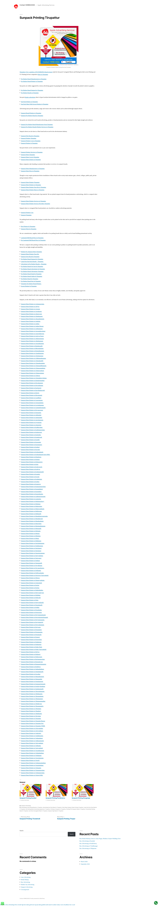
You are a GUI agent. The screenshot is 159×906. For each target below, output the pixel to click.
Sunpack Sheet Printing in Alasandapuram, (32, 319)
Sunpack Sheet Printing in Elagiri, (30, 393)
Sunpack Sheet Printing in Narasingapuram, (33, 553)
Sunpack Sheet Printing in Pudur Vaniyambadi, (34, 649)
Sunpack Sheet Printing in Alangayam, (31, 314)
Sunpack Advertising (26, 805)
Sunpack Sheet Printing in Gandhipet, (31, 398)
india (27, 905)
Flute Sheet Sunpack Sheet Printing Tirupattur (72, 807)
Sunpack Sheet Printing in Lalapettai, (31, 499)
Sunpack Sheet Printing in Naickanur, (31, 551)
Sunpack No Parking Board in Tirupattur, (32, 115)
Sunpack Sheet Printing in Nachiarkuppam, (33, 543)
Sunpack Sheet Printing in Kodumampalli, (32, 472)
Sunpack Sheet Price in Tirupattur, (30, 171)
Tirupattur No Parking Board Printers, (31, 284)
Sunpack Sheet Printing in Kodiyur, (30, 469)
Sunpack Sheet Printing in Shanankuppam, (32, 676)
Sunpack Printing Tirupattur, (28, 138)
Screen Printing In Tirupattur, (29, 286)
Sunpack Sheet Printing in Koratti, (30, 477)
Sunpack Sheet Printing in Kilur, (30, 464)
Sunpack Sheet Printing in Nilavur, (30, 578)
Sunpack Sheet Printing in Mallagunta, (31, 511)
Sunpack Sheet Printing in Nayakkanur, (31, 565)
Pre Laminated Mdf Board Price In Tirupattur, (33, 240)
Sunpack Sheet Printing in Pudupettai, (31, 644)
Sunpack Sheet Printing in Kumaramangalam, (33, 486)
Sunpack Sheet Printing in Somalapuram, (32, 681)
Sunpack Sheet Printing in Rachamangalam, (33, 659)
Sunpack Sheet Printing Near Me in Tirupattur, (33, 187)
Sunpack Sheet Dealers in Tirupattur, (31, 159)
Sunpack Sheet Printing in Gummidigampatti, (33, 408)
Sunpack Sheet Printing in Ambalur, (31, 321)
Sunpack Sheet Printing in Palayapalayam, (32, 593)
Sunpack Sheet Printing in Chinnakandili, (32, 361)
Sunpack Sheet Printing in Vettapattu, (31, 768)
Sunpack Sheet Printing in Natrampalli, (31, 563)
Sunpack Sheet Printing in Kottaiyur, (31, 484)
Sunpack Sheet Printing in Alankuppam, (32, 316)
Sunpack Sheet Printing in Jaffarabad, (31, 415)
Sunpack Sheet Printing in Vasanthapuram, (32, 750)
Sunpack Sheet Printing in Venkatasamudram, (33, 763)
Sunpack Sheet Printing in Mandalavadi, (32, 519)
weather (54, 905)
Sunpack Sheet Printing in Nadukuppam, (32, 546)
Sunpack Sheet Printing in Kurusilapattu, (32, 494)
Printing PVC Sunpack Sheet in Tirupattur (75, 809)
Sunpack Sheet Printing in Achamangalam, (32, 304)
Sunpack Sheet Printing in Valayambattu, (32, 743)
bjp (22, 905)
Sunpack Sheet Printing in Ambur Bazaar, (32, 326)
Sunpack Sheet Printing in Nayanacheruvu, (32, 568)
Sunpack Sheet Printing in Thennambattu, (32, 696)
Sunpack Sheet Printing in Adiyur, (30, 306)
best (25, 905)
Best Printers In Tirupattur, (28, 226)
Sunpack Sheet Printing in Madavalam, (31, 506)
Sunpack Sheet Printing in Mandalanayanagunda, (34, 516)
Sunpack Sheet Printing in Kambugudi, (31, 437)
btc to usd (72, 905)
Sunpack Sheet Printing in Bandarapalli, (32, 346)
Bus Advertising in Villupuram (88, 848)
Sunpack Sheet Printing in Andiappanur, (32, 329)
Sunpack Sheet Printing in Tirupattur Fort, (32, 723)
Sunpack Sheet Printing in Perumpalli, (31, 635)
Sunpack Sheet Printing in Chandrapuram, (32, 353)
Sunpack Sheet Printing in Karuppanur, (31, 445)
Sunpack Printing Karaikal (28, 798)
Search (21, 830)
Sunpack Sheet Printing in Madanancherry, (32, 501)
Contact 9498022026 (27, 5)
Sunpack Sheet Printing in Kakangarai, (31, 432)
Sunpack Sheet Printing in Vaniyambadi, (32, 748)
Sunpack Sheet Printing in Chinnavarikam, (32, 370)
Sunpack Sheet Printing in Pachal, (30, 585)
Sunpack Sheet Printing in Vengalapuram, (32, 758)
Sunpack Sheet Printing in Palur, (30, 600)
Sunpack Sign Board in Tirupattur (55, 810)
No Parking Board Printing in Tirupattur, (32, 81)
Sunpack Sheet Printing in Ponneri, (30, 637)
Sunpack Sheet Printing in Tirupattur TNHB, (33, 726)
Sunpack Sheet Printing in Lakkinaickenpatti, (33, 496)
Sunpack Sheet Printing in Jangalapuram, (32, 420)
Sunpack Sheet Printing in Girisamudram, (32, 403)
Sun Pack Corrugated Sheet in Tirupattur (38, 810)
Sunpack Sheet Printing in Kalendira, (31, 435)
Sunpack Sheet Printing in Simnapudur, (31, 679)
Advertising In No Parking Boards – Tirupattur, (34, 264)
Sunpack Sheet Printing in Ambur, (30, 324)
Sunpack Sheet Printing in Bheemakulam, (32, 348)
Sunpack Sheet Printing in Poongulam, (31, 639)
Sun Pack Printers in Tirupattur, (29, 102)
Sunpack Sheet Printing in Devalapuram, (32, 383)
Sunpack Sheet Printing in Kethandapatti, (32, 452)
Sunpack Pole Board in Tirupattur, (30, 136)
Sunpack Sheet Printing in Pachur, (30, 588)
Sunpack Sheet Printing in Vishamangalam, (33, 773)
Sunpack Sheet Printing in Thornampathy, (32, 706)
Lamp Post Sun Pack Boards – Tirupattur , (32, 261)
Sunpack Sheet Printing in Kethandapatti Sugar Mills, (35, 454)
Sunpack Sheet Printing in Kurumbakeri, (32, 489)
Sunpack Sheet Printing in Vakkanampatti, (32, 741)
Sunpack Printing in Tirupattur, (29, 143)
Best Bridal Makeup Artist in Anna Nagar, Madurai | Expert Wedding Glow (100, 838)
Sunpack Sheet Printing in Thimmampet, (32, 699)
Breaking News (13, 905)
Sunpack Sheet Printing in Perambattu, (31, 610)
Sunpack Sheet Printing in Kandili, (30, 440)
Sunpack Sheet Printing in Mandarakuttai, (32, 521)
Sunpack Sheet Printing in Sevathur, (31, 674)
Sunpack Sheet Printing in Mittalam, (31, 536)
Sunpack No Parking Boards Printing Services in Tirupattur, (37, 127)
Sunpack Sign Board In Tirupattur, (30, 256)
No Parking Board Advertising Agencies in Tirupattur (38, 809)
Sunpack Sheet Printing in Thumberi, (31, 711)
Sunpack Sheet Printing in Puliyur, (30, 652)
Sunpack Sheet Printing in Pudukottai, (31, 642)
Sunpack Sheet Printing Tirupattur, (30, 182)
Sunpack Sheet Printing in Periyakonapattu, (33, 620)
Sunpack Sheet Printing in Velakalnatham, (32, 753)
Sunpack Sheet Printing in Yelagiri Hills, (32, 775)
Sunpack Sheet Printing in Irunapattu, (31, 412)
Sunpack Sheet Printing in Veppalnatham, (32, 765)
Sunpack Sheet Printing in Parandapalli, (32, 605)
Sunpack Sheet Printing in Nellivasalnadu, (32, 573)
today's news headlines (63, 905)
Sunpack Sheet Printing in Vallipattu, (31, 746)
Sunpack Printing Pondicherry (55, 798)
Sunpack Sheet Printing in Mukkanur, (31, 541)
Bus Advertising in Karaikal (87, 841)
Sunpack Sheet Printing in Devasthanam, (32, 385)
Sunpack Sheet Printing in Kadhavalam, (32, 427)
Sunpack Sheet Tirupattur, (28, 155)
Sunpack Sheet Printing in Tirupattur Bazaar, (33, 721)
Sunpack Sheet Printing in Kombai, (30, 474)
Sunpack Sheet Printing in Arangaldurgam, (32, 334)
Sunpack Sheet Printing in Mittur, (30, 538)
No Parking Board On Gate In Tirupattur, (32, 266)
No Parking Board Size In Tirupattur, (31, 281)
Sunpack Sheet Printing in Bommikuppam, (32, 351)
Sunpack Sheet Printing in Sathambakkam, (32, 669)
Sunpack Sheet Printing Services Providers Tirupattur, (35, 204)
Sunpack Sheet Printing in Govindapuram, (32, 405)
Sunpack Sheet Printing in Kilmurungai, (32, 462)
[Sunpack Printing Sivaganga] (84, 790)
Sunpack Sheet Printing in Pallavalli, (31, 597)
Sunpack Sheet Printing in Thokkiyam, (31, 704)
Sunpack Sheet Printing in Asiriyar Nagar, (32, 336)
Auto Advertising (25, 877)
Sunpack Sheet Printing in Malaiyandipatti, (32, 509)
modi (46, 905)
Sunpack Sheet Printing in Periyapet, (31, 627)
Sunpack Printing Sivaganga (81, 798)
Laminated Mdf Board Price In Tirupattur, (32, 238)
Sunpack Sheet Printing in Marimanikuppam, (33, 526)
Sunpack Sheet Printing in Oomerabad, (31, 583)
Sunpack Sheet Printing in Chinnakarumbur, (33, 363)
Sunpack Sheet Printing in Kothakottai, (31, 479)
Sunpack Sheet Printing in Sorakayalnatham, (33, 686)
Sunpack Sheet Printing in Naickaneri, (31, 548)
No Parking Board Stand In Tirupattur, (31, 274)
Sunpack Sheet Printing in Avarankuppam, (32, 343)
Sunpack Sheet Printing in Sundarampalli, (32, 689)
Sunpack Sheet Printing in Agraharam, (31, 311)
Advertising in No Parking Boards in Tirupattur (31, 807)
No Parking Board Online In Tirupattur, (31, 276)
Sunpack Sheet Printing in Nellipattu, (31, 570)
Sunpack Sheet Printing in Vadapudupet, (32, 738)
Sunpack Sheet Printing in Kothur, (30, 482)
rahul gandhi (41, 905)
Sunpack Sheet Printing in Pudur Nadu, (31, 647)
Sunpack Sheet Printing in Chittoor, (30, 375)
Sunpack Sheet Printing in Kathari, (30, 447)
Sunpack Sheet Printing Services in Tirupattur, (33, 201)
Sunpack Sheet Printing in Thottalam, (31, 709)
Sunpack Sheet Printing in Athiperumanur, (32, 338)
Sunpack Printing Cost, (27, 212)
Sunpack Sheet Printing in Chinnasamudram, (33, 368)
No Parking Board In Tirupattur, (29, 279)
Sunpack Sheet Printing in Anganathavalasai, (33, 331)
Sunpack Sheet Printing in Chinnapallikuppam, (34, 366)
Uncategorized (25, 889)
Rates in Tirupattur (43, 74)
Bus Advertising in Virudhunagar (89, 846)
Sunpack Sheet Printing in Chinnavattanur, (32, 373)
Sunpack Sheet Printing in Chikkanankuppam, (33, 358)
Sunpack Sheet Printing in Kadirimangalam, (33, 430)
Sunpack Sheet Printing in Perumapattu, (32, 632)
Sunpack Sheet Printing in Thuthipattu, (31, 713)
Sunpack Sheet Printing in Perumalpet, (31, 630)
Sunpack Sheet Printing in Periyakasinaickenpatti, (34, 617)
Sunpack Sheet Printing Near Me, (30, 254)
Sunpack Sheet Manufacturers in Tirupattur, (33, 168)
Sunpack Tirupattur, (26, 215)
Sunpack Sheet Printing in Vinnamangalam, (33, 770)
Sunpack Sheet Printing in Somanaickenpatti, (33, 684)
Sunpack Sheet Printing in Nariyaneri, (31, 558)
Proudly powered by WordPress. (37, 898)
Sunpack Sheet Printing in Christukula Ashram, (34, 378)
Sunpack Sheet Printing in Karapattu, (31, 442)
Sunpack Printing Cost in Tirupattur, (31, 141)
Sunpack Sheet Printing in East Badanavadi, (33, 390)
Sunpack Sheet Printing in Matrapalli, (31, 528)
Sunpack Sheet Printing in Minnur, (30, 533)
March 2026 (84, 861)
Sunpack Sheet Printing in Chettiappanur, (32, 356)
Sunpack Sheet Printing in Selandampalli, (32, 672)
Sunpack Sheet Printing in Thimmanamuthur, (33, 701)
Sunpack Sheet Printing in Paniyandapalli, (32, 602)
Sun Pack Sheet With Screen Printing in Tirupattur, (35, 104)
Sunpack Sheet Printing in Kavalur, (30, 449)
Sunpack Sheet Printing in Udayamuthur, (32, 728)
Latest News (5, 905)
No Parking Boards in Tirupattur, (30, 93)
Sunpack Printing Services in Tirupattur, (32, 152)
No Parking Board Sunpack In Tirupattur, (32, 259)
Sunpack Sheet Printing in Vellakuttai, (31, 755)
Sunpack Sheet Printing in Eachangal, (31, 388)
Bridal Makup (25, 880)
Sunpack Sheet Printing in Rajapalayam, (32, 662)
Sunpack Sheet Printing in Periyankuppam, (32, 625)
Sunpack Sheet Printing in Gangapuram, (32, 400)
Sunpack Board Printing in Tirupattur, (31, 113)
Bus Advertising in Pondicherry (88, 843)
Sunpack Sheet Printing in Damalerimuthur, (33, 380)
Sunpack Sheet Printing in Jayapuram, (31, 422)
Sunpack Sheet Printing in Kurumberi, (31, 491)
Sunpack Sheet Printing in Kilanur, (30, 459)
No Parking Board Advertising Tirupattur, (32, 271)
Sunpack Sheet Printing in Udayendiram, (32, 731)
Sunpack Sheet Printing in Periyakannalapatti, (33, 615)
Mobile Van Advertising (27, 884)
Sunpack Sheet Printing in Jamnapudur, (31, 417)
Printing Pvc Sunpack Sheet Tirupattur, (31, 252)
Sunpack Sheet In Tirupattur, (29, 229)
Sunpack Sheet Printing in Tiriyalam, (31, 716)
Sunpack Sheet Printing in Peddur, (30, 607)
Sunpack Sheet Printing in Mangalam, (31, 523)
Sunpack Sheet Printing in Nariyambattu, (32, 556)
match (50, 905)
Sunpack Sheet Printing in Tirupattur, (31, 185)
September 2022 (85, 864)
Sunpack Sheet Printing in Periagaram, (31, 612)
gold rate (31, 905)
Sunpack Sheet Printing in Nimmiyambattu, (33, 580)
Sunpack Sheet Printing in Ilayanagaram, (32, 410)
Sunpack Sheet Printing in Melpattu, (31, 531)
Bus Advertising (25, 882)
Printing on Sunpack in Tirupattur (58, 809)
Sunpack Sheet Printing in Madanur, (31, 504)
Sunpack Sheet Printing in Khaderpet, (31, 457)
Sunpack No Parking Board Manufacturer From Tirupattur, (37, 124)
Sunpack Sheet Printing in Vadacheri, (31, 733)
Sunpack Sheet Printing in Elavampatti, (31, 395)
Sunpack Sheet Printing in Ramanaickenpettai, (33, 664)
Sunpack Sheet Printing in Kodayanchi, (31, 467)
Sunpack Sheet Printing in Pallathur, (31, 595)
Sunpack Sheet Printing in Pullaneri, (31, 654)
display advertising (30, 97)
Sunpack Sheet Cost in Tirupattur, (30, 157)
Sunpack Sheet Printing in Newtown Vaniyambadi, (35, 575)
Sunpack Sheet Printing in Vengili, (30, 760)
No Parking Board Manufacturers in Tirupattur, (34, 79)
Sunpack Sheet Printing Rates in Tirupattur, (33, 190)
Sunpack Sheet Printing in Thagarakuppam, (33, 691)
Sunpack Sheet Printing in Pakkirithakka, (32, 590)
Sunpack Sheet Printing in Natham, (30, 560)
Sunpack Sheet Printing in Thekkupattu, (32, 694)
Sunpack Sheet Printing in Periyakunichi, (32, 622)
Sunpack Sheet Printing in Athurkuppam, (32, 341)
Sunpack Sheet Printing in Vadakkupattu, (32, 736)
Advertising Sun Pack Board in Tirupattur (52, 807)
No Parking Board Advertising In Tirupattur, (33, 269)
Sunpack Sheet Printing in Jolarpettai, (31, 425)
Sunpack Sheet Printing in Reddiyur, (31, 667)
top (35, 905)
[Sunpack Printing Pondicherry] (58, 790)
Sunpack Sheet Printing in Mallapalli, (31, 514)
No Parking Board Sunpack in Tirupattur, (32, 90)
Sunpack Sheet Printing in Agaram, (30, 309)
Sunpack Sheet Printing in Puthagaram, (31, 657)
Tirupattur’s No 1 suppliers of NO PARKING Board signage (36, 72)
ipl (37, 905)
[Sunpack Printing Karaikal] (32, 790)
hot (1, 905)
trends (19, 905)
